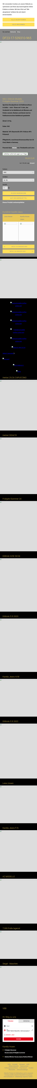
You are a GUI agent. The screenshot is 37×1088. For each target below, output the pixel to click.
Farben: (5, 169)
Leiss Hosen (8, 216)
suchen (18, 1039)
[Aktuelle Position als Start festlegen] (32, 1026)
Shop (18, 32)
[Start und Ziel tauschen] (32, 1030)
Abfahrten (26, 1021)
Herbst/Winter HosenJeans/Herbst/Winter (19, 1057)
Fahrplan (10, 1021)
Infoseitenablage (22, 1069)
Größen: (5, 177)
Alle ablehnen (18, 24)
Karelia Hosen (24, 216)
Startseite (13, 32)
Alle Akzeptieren (18, 20)
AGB (27, 1064)
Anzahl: (5, 184)
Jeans (22, 219)
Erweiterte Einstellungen (20, 15)
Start (7, 1026)
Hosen (14, 148)
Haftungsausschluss (11, 1068)
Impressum (23, 1068)
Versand (32, 163)
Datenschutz (24, 1066)
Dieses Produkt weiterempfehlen (13, 202)
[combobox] (18, 1026)
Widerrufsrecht (13, 1066)
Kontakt (15, 1064)
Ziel (7, 1029)
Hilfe (9, 1064)
